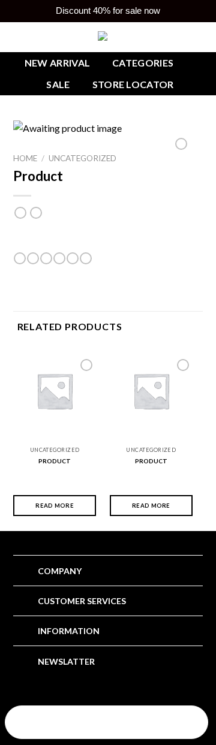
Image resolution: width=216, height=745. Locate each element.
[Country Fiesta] (108, 37)
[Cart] (174, 723)
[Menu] (106, 723)
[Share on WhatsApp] (20, 258)
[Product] (54, 391)
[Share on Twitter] (46, 258)
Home (25, 158)
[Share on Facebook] (33, 258)
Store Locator (133, 84)
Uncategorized (82, 158)
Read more (54, 505)
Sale (58, 84)
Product (54, 461)
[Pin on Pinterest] (73, 258)
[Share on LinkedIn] (86, 258)
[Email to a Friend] (59, 258)
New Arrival (58, 62)
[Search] (39, 723)
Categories (142, 62)
